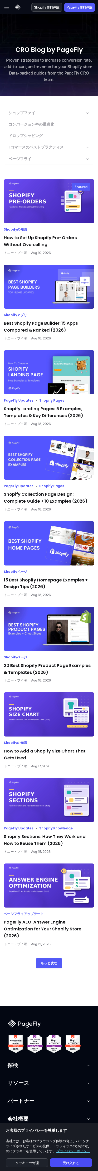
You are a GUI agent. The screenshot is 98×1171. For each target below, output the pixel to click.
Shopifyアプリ (15, 315)
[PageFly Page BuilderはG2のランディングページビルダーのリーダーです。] (16, 1044)
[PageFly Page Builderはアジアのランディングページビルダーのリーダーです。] (54, 1044)
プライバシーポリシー (73, 1151)
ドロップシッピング (26, 135)
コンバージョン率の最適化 (31, 124)
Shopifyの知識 (15, 229)
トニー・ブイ (14, 252)
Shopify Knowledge (56, 828)
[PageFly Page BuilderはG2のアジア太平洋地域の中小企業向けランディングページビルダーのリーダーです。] (35, 1044)
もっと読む (49, 963)
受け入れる (71, 1163)
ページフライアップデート (24, 913)
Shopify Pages (51, 400)
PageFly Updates (19, 400)
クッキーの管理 (27, 1163)
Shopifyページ (15, 571)
